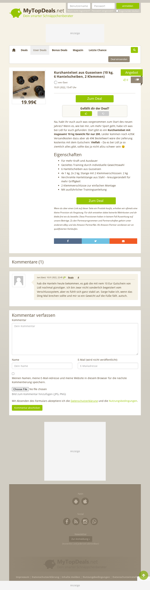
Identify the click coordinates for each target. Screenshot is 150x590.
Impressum (22, 577)
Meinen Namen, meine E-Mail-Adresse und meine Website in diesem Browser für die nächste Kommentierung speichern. (69, 380)
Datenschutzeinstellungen (128, 577)
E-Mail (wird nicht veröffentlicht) (97, 359)
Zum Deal (94, 98)
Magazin (78, 50)
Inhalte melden (71, 577)
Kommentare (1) (28, 262)
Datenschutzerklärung (84, 401)
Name (15, 359)
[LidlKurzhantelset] (29, 87)
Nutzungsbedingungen (123, 401)
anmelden (127, 6)
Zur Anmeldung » (80, 539)
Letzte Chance (97, 50)
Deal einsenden (119, 59)
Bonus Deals (59, 50)
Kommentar (19, 320)
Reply (71, 277)
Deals (24, 50)
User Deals (39, 50)
